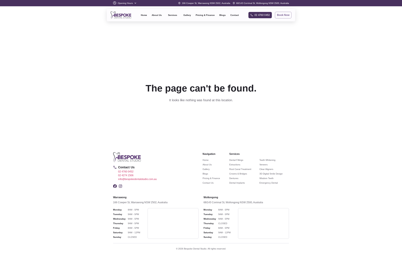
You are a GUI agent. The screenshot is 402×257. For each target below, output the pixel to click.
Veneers (263, 164)
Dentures (233, 178)
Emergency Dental (268, 183)
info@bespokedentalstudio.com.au (137, 179)
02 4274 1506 (125, 175)
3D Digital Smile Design (271, 173)
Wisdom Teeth (266, 178)
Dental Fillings (236, 160)
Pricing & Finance (205, 15)
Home (144, 15)
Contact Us (208, 183)
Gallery (187, 15)
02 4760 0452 (125, 171)
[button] (157, 15)
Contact (234, 15)
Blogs (222, 15)
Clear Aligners (266, 169)
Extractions (234, 164)
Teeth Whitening (267, 160)
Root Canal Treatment (240, 169)
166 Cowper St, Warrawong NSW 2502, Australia (140, 202)
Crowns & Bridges (238, 173)
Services (172, 15)
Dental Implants (237, 183)
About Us (157, 15)
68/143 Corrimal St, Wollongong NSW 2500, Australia (233, 202)
